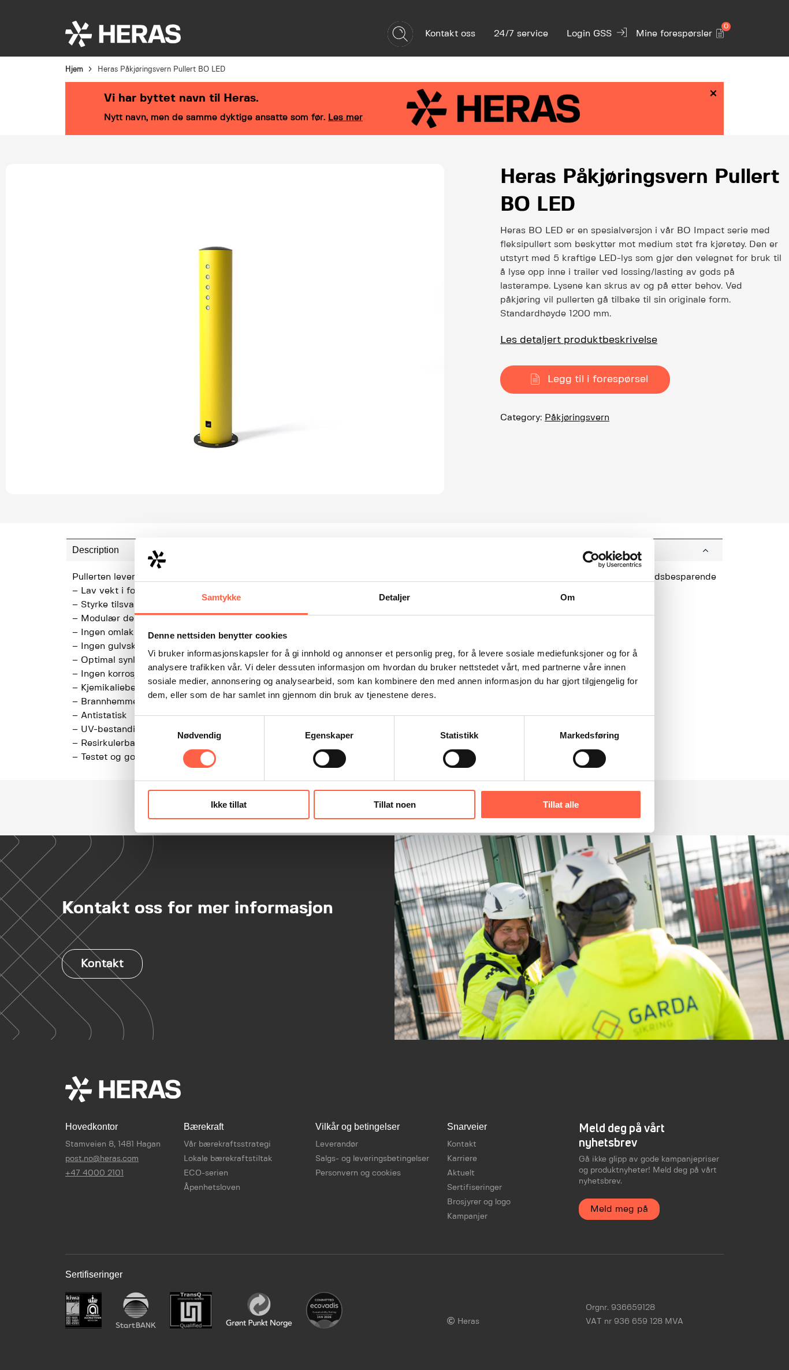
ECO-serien (206, 1173)
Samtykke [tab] (221, 597)
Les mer (345, 117)
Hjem (74, 69)
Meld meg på (619, 1209)
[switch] (329, 758)
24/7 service (521, 33)
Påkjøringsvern (577, 417)
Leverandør (336, 1144)
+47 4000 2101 (94, 1173)
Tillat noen (395, 804)
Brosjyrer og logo (479, 1202)
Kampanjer (467, 1216)
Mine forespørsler (680, 31)
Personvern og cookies (358, 1173)
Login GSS (589, 33)
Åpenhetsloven (212, 1188)
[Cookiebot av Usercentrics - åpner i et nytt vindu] (591, 559)
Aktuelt (461, 1173)
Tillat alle (561, 804)
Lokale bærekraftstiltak (228, 1159)
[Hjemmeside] (143, 34)
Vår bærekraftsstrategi (227, 1144)
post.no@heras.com (102, 1159)
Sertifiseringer (474, 1188)
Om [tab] (567, 597)
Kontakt (102, 963)
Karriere (462, 1159)
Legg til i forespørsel (598, 380)
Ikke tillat (229, 804)
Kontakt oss (450, 33)
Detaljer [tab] (395, 597)
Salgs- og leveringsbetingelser (372, 1159)
